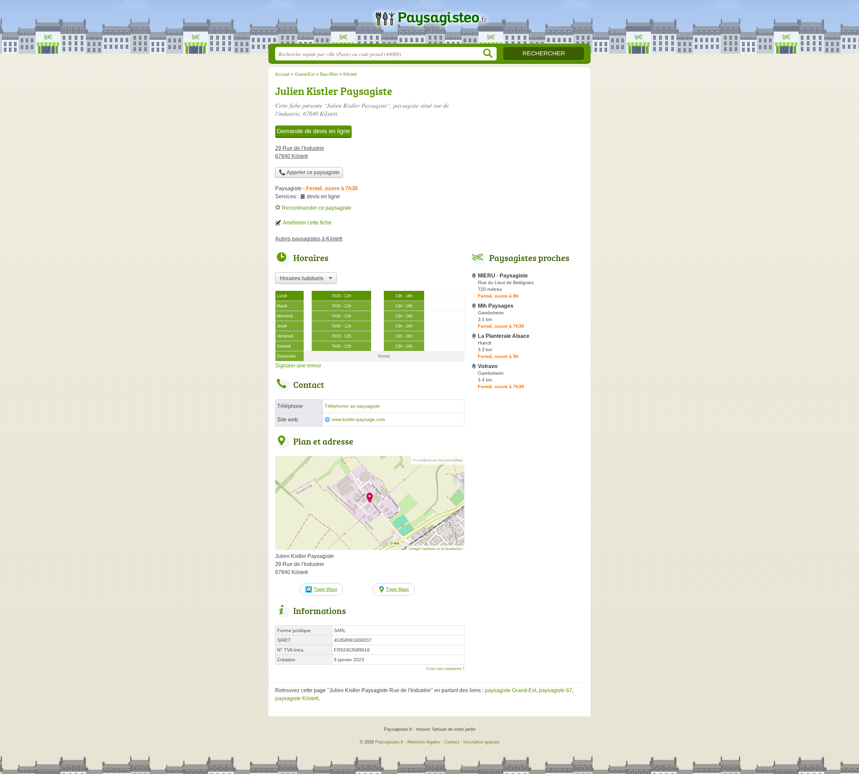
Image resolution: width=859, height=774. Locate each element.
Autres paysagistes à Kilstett (308, 239)
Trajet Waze (325, 589)
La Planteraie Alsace (503, 336)
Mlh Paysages (495, 306)
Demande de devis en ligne (313, 131)
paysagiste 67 (555, 690)
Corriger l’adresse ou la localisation (435, 549)
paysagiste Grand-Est (510, 690)
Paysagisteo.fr (429, 24)
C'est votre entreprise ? (445, 669)
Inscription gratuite (481, 741)
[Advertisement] (527, 129)
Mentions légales (423, 741)
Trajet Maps (397, 589)
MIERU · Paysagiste (503, 275)
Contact (451, 741)
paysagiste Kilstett (296, 698)
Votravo (488, 366)
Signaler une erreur (298, 365)
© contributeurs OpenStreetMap (437, 460)
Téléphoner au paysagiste (352, 406)
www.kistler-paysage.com (358, 419)
